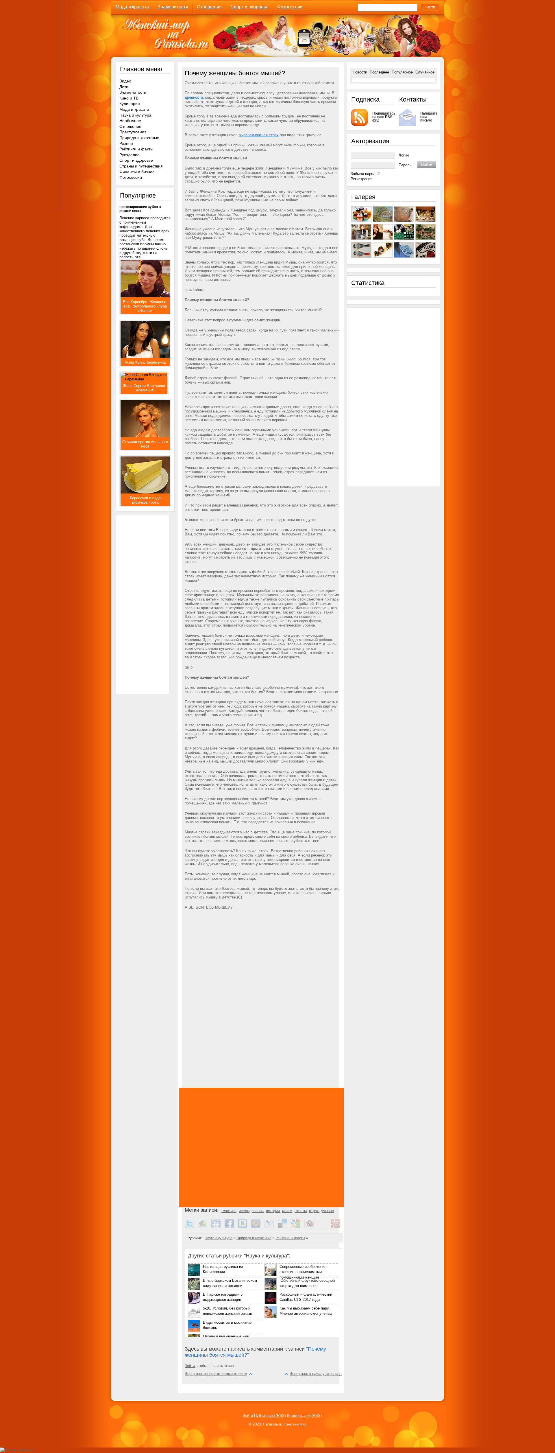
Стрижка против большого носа (145, 444)
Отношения (209, 6)
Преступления (133, 132)
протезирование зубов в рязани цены (140, 209)
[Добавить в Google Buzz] (204, 1226)
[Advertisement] (263, 973)
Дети (123, 86)
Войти (190, 1366)
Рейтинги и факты (290, 1238)
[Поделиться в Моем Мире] (257, 1226)
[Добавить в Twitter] (191, 1226)
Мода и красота (132, 6)
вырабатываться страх (259, 135)
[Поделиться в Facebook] (231, 1226)
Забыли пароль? (365, 174)
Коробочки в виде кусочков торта (145, 500)
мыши (287, 1211)
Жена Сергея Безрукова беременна (144, 388)
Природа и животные (253, 1238)
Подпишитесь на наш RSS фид (383, 116)
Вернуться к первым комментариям (216, 1373)
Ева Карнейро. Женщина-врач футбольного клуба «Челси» (145, 306)
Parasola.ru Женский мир (284, 1424)
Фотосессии (290, 6)
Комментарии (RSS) (304, 1415)
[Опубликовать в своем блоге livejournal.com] (271, 1226)
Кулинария (129, 103)
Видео (125, 81)
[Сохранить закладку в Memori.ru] (324, 1226)
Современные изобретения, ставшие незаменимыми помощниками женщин (304, 1271)
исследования (251, 1211)
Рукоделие (129, 154)
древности (194, 97)
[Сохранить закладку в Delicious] (284, 1226)
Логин (404, 155)
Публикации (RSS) (270, 1415)
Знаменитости (173, 6)
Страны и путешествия (141, 166)
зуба (141, 239)
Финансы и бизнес (136, 172)
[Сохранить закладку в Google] (297, 1226)
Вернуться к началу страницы (316, 1373)
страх (314, 1211)
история (273, 1211)
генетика (228, 1211)
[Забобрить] (311, 1226)
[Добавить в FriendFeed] (218, 1226)
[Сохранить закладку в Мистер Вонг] (337, 1226)
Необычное (130, 120)
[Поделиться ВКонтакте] (244, 1226)
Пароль (405, 165)
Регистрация (361, 179)
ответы (301, 1211)
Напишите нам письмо (428, 116)
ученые (327, 1211)
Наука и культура (218, 1238)
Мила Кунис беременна (145, 362)
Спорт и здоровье (249, 6)
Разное (126, 143)
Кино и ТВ (128, 98)
